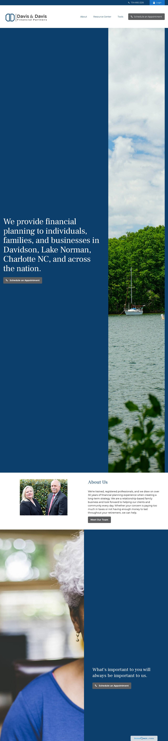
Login (158, 2)
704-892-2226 (137, 2)
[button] (83, 16)
